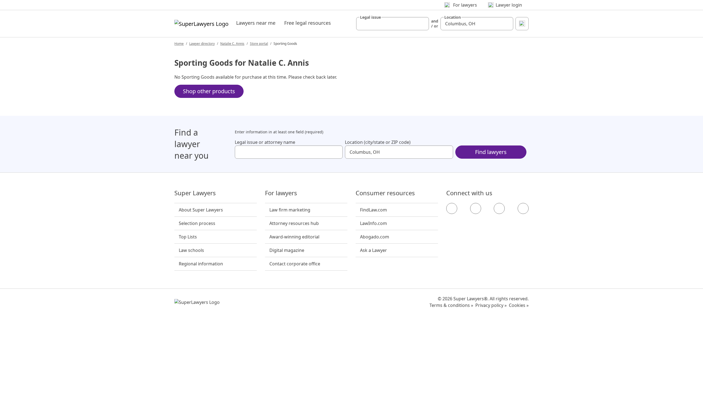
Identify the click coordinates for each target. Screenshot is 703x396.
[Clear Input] (422, 23)
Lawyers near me (255, 23)
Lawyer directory (202, 43)
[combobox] (392, 23)
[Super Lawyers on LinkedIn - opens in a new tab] (523, 208)
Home (179, 43)
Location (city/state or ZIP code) (378, 142)
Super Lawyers (195, 193)
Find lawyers (491, 152)
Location (452, 17)
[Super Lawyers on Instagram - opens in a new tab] (475, 208)
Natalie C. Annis (232, 43)
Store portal (259, 43)
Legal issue (370, 17)
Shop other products (209, 91)
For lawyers (281, 193)
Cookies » (519, 305)
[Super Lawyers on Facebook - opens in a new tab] (451, 208)
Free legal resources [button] (307, 23)
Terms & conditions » (451, 305)
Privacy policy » (491, 305)
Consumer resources (385, 193)
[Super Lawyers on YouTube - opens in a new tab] (499, 208)
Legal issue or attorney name (265, 142)
